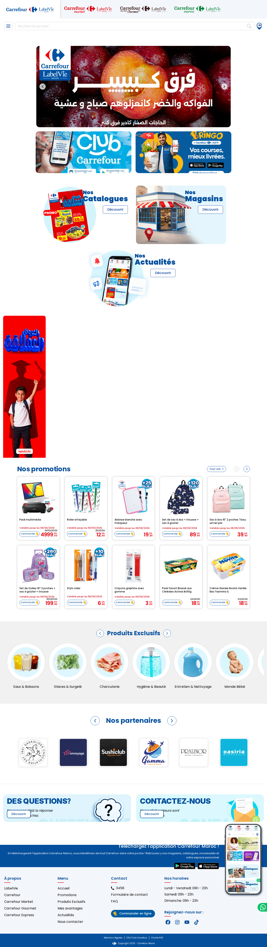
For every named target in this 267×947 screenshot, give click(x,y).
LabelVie (11, 888)
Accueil (63, 888)
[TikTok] (196, 922)
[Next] (247, 469)
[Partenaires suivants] (171, 720)
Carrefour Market (18, 901)
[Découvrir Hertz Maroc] (194, 752)
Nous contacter (70, 921)
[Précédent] (100, 633)
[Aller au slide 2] (133, 122)
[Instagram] (177, 922)
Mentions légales (113, 937)
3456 (120, 888)
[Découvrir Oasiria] (114, 752)
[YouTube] (186, 922)
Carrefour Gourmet (20, 908)
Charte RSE (157, 937)
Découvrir (115, 209)
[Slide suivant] (224, 86)
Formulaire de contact (129, 894)
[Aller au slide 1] (130, 122)
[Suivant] (167, 633)
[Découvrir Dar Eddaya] (154, 752)
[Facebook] (167, 922)
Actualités (66, 915)
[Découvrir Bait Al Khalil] (234, 752)
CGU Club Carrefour (136, 937)
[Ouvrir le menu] (8, 26)
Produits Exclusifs (71, 901)
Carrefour (12, 895)
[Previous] (236, 469)
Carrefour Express (19, 915)
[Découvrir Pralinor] (73, 752)
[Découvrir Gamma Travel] (33, 752)
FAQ (114, 901)
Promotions (67, 895)
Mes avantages (70, 908)
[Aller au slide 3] (137, 122)
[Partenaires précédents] (95, 720)
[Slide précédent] (42, 86)
